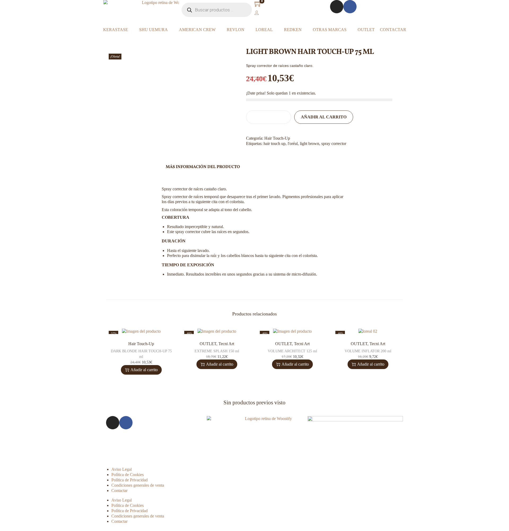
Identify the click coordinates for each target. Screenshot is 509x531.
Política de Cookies (127, 474)
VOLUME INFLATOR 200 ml (368, 351)
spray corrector (333, 143)
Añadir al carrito (323, 117)
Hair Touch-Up (277, 138)
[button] (247, 154)
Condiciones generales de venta (137, 485)
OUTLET (208, 343)
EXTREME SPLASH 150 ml (217, 351)
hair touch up (275, 143)
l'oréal (293, 143)
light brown (309, 143)
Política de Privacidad (129, 480)
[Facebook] (350, 6)
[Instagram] (336, 6)
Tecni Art (226, 343)
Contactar (119, 490)
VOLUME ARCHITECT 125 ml (292, 351)
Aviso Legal (121, 469)
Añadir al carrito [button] (144, 369)
